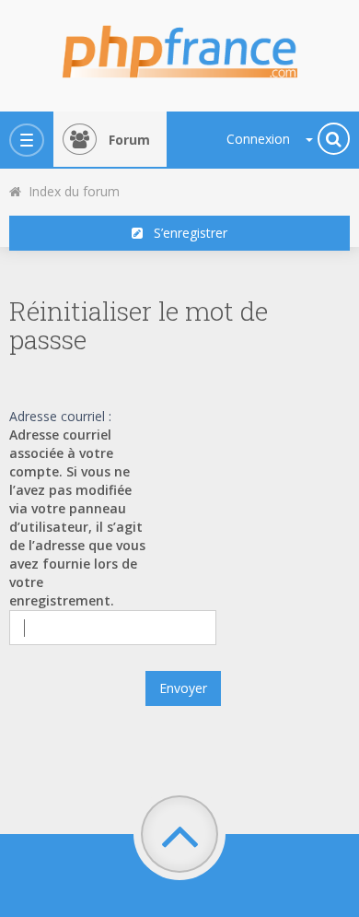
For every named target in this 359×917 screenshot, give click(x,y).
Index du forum (70, 191)
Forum (129, 139)
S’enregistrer (185, 232)
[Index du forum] (179, 46)
